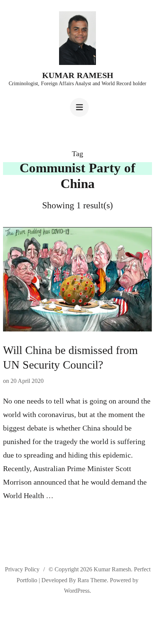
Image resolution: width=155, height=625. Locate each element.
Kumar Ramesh (77, 75)
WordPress (77, 590)
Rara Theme (92, 580)
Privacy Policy (22, 569)
